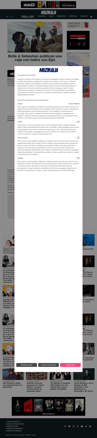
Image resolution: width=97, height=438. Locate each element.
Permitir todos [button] (70, 365)
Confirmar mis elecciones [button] (48, 365)
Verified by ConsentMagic (75, 369)
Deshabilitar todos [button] (26, 365)
